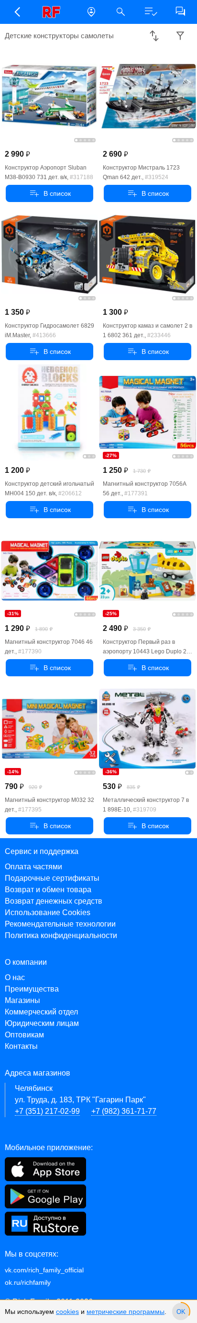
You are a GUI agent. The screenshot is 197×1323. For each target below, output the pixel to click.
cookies (67, 1311)
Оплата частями (33, 867)
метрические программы (125, 1311)
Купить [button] (49, 193)
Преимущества (32, 989)
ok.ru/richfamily (28, 1282)
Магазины (22, 1000)
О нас (15, 977)
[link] (54, 12)
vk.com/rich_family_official (44, 1270)
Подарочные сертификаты (52, 878)
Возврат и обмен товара (48, 890)
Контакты (21, 1046)
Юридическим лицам (42, 1023)
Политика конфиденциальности (61, 935)
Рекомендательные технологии (60, 924)
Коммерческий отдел (41, 1012)
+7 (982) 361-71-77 (123, 1111)
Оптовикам (24, 1035)
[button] (17, 12)
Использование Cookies (47, 912)
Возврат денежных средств (53, 901)
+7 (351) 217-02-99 (47, 1111)
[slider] (180, 1311)
